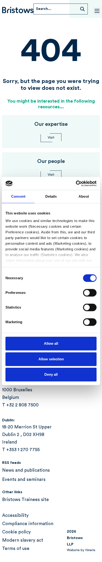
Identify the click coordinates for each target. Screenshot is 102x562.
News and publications (26, 470)
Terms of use (15, 548)
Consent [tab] (18, 196)
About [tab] (84, 196)
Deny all (51, 374)
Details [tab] (51, 196)
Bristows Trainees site (25, 499)
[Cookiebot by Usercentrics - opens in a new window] (76, 183)
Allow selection (51, 359)
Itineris (90, 550)
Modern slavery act (22, 540)
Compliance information (27, 524)
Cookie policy (16, 532)
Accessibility (15, 515)
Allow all (51, 343)
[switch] (90, 292)
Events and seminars (24, 479)
